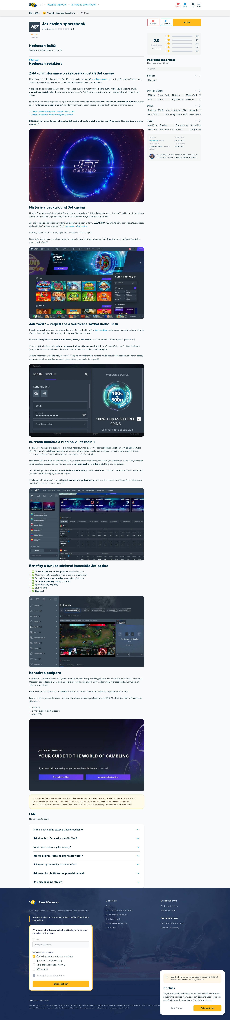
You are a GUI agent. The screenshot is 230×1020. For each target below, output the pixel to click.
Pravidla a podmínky (170, 927)
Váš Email (36, 939)
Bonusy (153, 23)
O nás (108, 906)
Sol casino (82, 226)
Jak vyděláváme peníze (116, 923)
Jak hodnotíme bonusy (116, 915)
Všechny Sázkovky (57, 5)
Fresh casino (69, 226)
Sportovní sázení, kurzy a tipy (49, 960)
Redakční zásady (113, 919)
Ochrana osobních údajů (172, 923)
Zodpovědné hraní (169, 906)
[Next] (199, 75)
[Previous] (196, 75)
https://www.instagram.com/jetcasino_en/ (53, 111)
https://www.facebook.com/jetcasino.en (52, 114)
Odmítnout (177, 1008)
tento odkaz (101, 330)
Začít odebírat (60, 984)
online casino (100, 79)
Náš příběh (111, 927)
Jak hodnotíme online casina (119, 910)
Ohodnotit (166, 23)
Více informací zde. (202, 1000)
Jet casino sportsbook (83, 5)
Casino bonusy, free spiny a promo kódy (54, 956)
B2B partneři (42, 969)
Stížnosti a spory (168, 910)
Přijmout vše (207, 1008)
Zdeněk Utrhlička (155, 146)
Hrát (188, 22)
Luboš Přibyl (154, 140)
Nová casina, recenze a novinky (50, 965)
